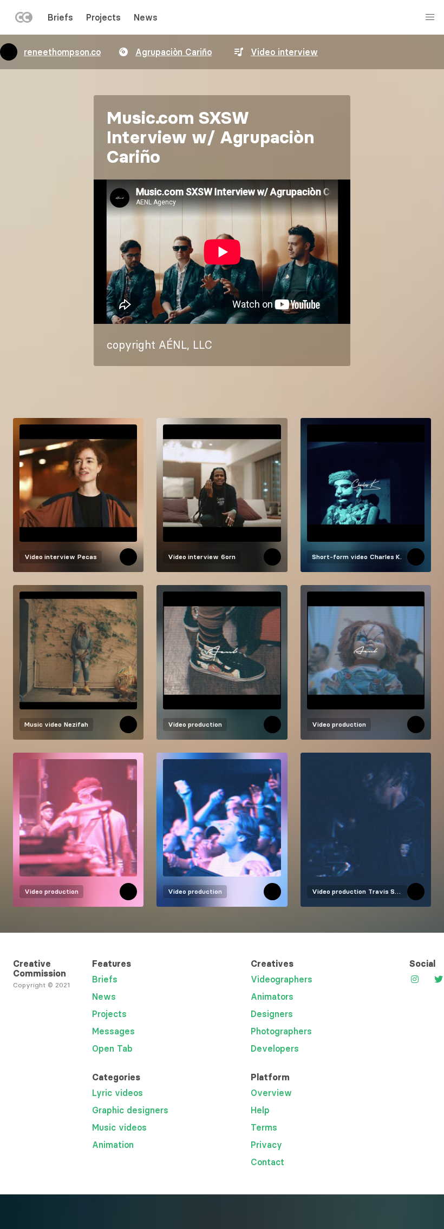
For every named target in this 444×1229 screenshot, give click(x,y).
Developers (275, 1048)
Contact (267, 1162)
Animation (113, 1144)
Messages (113, 1031)
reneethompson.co (62, 51)
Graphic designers (130, 1110)
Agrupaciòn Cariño (173, 51)
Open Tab (112, 1048)
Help (260, 1110)
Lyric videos (117, 1092)
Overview (271, 1092)
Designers (272, 1013)
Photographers (281, 1031)
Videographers (281, 979)
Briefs (60, 17)
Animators (272, 996)
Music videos (119, 1127)
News (146, 17)
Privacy (266, 1144)
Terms (264, 1127)
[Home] (23, 19)
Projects (103, 17)
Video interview (284, 51)
